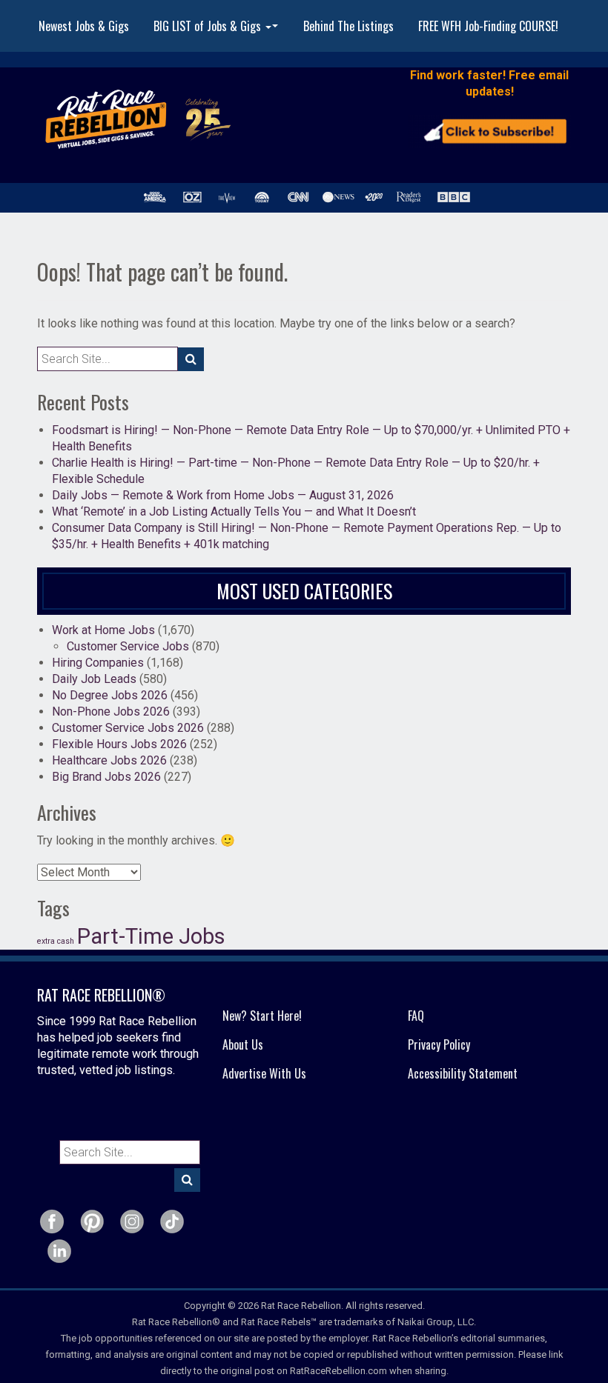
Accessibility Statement (463, 1073)
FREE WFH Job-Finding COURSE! (488, 26)
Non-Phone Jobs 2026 (111, 711)
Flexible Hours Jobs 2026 (119, 744)
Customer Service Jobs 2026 (128, 728)
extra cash (55, 941)
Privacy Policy (439, 1044)
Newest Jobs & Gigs (84, 26)
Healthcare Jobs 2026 (109, 760)
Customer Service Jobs (128, 646)
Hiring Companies (98, 663)
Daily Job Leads (94, 679)
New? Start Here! (262, 1015)
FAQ (416, 1015)
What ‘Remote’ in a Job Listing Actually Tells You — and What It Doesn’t (234, 511)
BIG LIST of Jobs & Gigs (217, 30)
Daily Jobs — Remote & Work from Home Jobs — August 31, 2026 (223, 495)
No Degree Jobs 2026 (110, 695)
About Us (242, 1044)
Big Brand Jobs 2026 (106, 777)
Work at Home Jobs (103, 630)
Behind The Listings (348, 26)
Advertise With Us (264, 1073)
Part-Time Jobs (151, 936)
